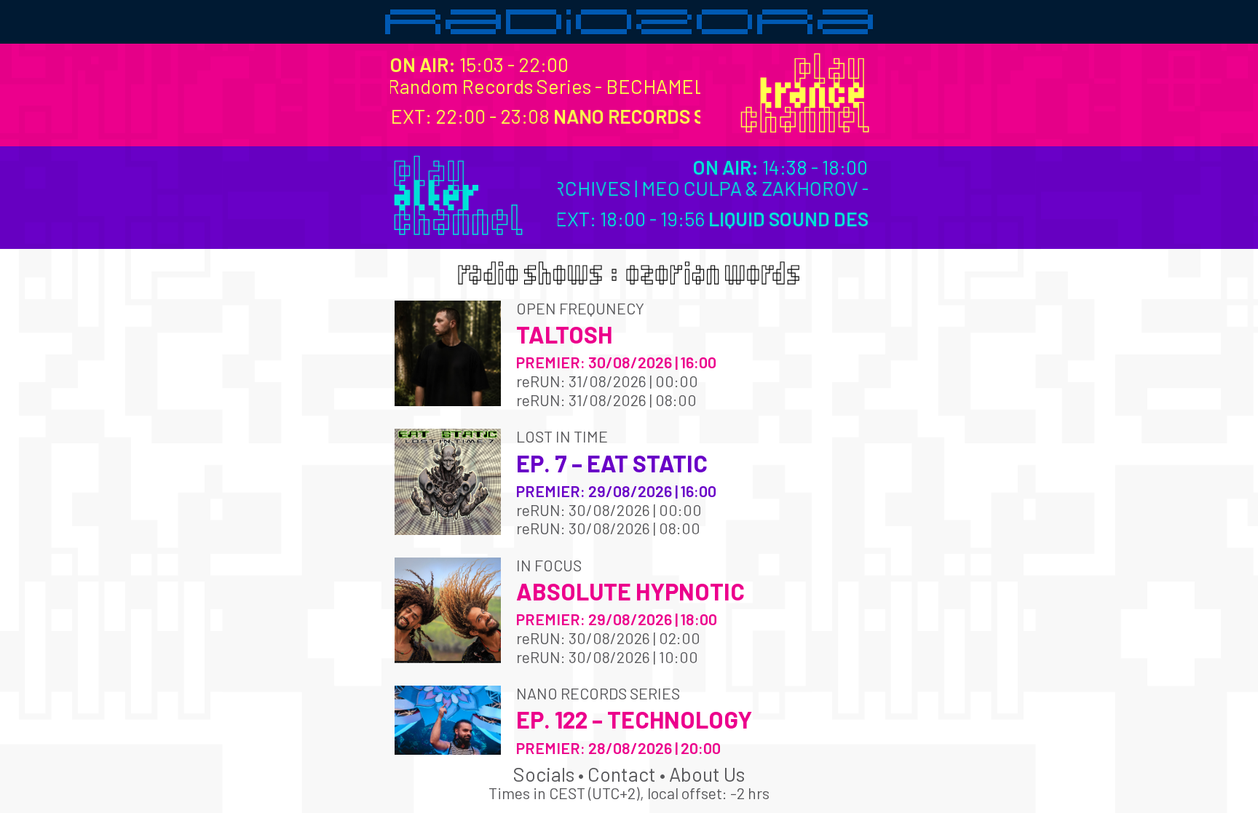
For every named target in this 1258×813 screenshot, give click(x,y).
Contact (622, 773)
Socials (543, 773)
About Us (707, 773)
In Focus (549, 565)
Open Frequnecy (580, 308)
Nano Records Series (598, 693)
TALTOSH (564, 334)
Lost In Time (562, 436)
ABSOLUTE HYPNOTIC (630, 591)
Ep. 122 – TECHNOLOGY (634, 719)
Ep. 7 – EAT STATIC (612, 463)
